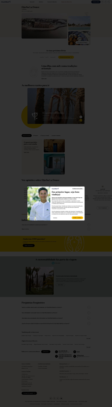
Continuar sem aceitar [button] (77, 188)
